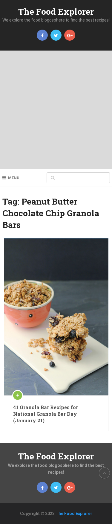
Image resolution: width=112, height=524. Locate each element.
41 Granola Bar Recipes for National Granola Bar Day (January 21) (45, 414)
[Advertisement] (56, 110)
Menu (13, 178)
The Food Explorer (56, 11)
